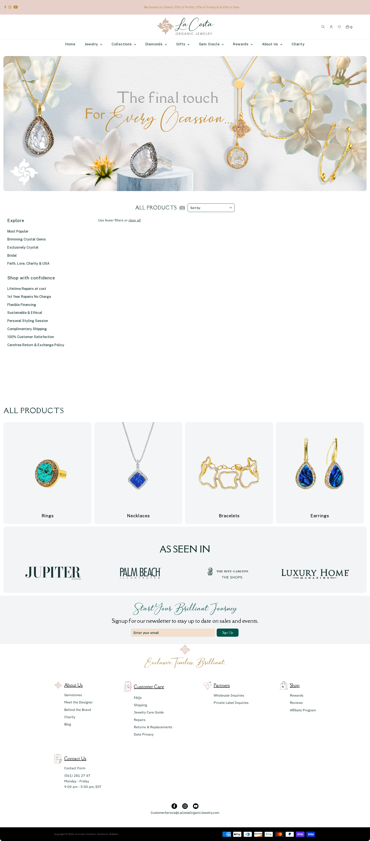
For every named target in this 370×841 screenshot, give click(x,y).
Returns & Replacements (153, 727)
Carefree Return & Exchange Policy (35, 345)
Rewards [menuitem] (241, 44)
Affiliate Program (303, 710)
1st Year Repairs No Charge (29, 297)
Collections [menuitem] (122, 44)
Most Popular (17, 231)
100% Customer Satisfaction (30, 337)
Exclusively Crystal (23, 247)
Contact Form (74, 768)
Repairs (140, 720)
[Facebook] (5, 7)
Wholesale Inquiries (229, 695)
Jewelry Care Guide (149, 712)
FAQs (138, 698)
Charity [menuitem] (298, 44)
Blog (67, 724)
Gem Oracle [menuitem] (210, 44)
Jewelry (92, 44)
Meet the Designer (78, 702)
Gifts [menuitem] (181, 44)
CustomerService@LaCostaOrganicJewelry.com (185, 813)
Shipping (140, 705)
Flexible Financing (21, 305)
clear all (134, 220)
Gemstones (73, 695)
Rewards (296, 695)
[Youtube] (15, 7)
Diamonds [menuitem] (154, 44)
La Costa (79, 834)
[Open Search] (323, 27)
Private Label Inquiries (231, 702)
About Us (270, 44)
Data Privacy (144, 734)
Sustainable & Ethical (24, 313)
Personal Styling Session (27, 321)
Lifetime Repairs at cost (26, 289)
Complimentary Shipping (27, 329)
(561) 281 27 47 (77, 775)
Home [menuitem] (70, 44)
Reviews (296, 702)
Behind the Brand (77, 710)
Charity (69, 717)
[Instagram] (9, 7)
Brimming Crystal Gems (26, 239)
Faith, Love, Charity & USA (28, 263)
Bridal (12, 256)
